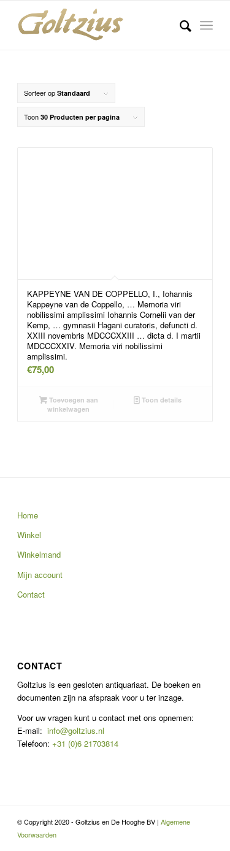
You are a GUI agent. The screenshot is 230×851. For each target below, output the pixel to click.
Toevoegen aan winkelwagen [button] (72, 404)
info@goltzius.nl (75, 730)
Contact (31, 594)
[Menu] (206, 25)
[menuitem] (179, 25)
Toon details (161, 399)
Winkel (29, 535)
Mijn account (40, 574)
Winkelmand (39, 554)
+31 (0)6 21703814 (84, 743)
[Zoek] (179, 25)
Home (27, 515)
